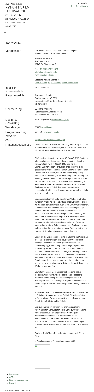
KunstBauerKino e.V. (79, 6)
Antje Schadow (54, 83)
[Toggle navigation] (5, 32)
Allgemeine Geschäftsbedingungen (50, 140)
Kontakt (12, 383)
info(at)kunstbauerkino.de (46, 72)
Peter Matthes (41, 83)
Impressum (14, 374)
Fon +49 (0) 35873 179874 (46, 69)
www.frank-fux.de (51, 132)
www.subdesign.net (60, 120)
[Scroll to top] (89, 387)
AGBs (11, 377)
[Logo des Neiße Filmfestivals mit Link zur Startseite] (47, 4)
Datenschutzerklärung (18, 380)
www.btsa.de (47, 127)
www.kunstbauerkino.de (45, 75)
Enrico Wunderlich (70, 83)
